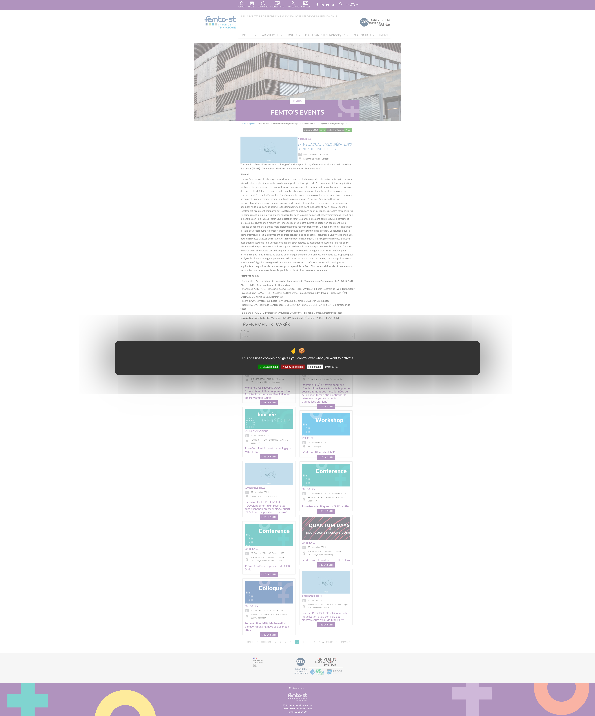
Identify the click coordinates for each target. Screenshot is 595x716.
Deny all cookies (294, 367)
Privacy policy (331, 367)
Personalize (315, 367)
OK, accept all (270, 367)
